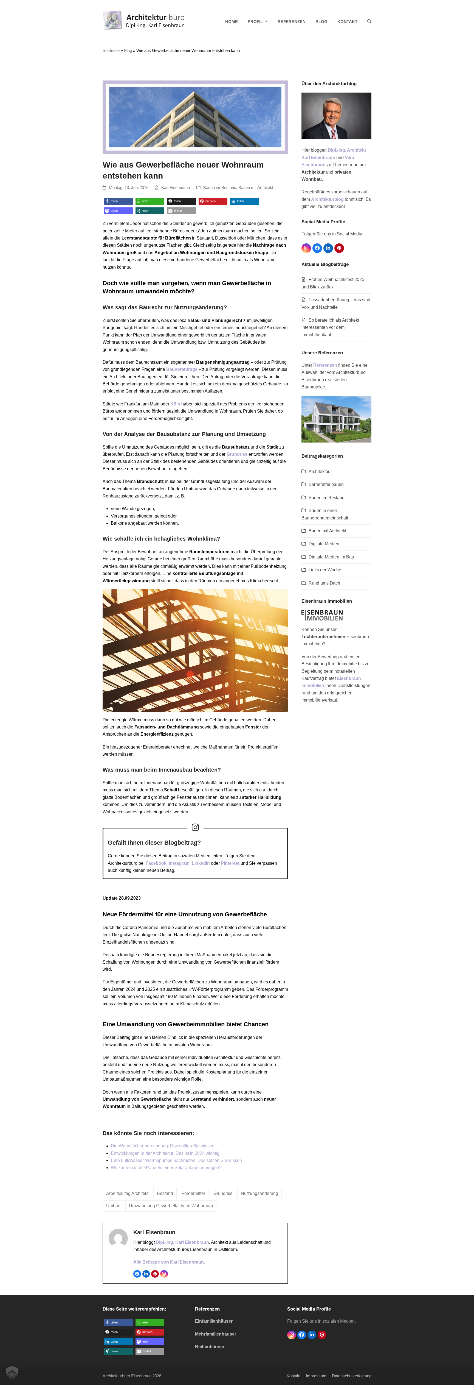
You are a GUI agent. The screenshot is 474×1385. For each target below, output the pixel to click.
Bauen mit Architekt (255, 187)
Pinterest (230, 863)
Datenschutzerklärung (351, 1376)
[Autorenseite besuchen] (118, 1238)
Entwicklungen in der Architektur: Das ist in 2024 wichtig (165, 1153)
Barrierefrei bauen (326, 484)
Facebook (156, 863)
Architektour (320, 471)
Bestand (165, 1193)
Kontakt (293, 1376)
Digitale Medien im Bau (331, 557)
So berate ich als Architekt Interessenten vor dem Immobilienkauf (330, 327)
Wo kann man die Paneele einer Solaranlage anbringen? (166, 1167)
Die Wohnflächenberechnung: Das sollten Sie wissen (163, 1146)
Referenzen (325, 365)
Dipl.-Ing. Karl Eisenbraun (182, 1242)
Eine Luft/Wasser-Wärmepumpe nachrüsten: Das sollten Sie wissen (176, 1160)
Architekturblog (327, 199)
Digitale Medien (324, 543)
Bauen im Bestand (219, 187)
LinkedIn (201, 863)
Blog (128, 50)
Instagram (179, 863)
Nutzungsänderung (259, 1193)
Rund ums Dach (324, 583)
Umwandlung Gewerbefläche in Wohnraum (171, 1205)
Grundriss (237, 454)
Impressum (316, 1376)
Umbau (113, 1205)
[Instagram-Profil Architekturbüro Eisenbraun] (195, 827)
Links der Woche (325, 570)
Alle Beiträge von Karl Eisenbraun (168, 1262)
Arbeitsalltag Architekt (127, 1193)
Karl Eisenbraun (175, 187)
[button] (369, 22)
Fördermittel (193, 1193)
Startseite (111, 50)
